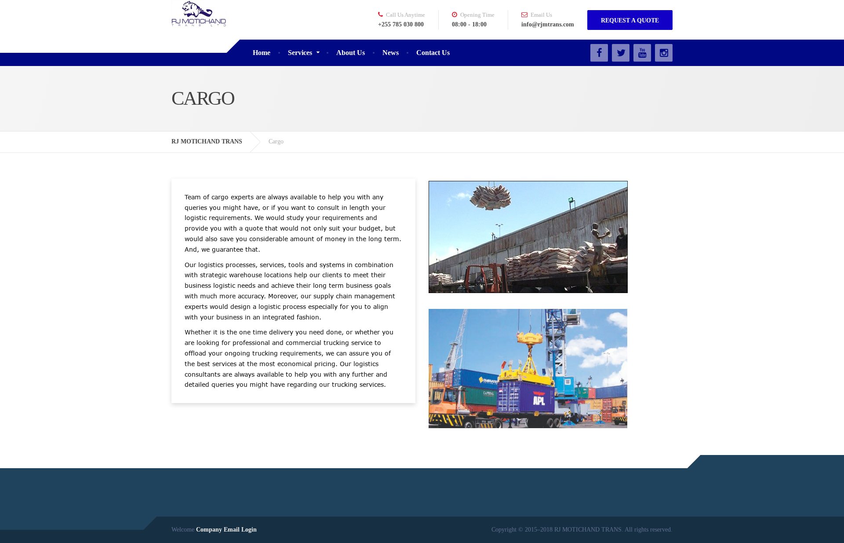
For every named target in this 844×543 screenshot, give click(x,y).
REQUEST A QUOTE (630, 20)
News (390, 52)
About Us (350, 52)
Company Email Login (226, 529)
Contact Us (433, 52)
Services (300, 52)
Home (261, 52)
